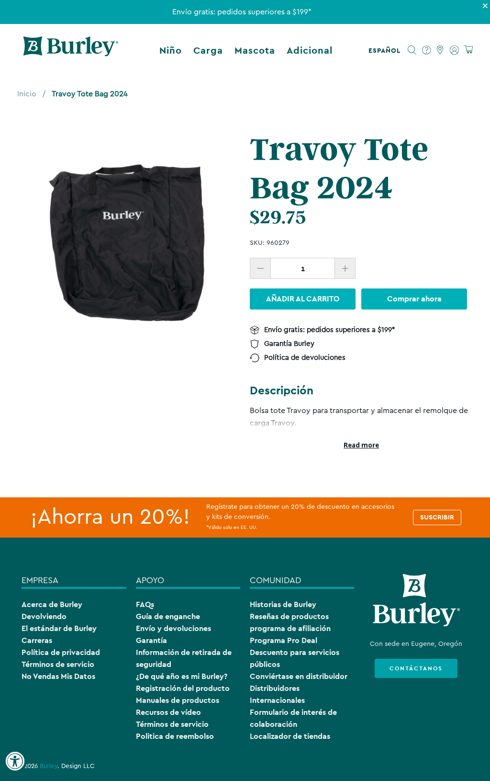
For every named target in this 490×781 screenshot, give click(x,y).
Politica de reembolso (175, 736)
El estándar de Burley (59, 628)
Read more (361, 445)
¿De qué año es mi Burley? (181, 676)
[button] (386, 50)
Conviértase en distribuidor (298, 676)
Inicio (26, 94)
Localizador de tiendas (290, 736)
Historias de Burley (283, 604)
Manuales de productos (177, 700)
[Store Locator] (440, 50)
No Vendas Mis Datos (58, 676)
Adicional (310, 50)
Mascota (254, 50)
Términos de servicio (58, 664)
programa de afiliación (290, 628)
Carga (208, 50)
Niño (170, 50)
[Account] (454, 50)
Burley (48, 766)
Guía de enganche (168, 616)
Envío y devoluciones (173, 628)
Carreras (37, 640)
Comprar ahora (414, 299)
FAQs (145, 604)
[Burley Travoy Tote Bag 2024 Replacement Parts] (128, 242)
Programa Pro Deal (283, 640)
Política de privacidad (61, 652)
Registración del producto (183, 688)
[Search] (412, 50)
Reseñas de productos (289, 616)
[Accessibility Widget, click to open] (15, 761)
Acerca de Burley (52, 604)
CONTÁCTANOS (416, 668)
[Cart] (468, 50)
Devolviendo (44, 616)
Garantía (151, 640)
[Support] (427, 50)
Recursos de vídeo (168, 712)
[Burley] (71, 50)
